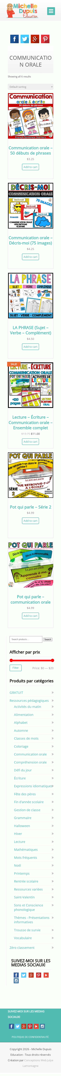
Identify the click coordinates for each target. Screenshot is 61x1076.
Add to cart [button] (30, 167)
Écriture (20, 778)
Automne (21, 730)
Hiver (18, 833)
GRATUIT (16, 692)
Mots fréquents (25, 857)
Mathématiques (26, 849)
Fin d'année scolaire (29, 802)
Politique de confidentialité (30, 1037)
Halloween (22, 826)
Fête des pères (25, 794)
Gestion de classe (27, 810)
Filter (16, 667)
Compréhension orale (30, 762)
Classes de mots (26, 738)
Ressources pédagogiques (29, 700)
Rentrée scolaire (26, 881)
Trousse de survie (27, 930)
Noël (17, 865)
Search (47, 639)
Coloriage (21, 746)
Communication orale (30, 754)
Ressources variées (28, 889)
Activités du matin (27, 706)
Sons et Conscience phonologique (28, 907)
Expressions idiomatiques (33, 786)
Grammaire (22, 818)
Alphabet (20, 722)
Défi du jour (23, 770)
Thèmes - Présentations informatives (31, 919)
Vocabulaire (23, 938)
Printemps (22, 873)
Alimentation (23, 714)
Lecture (19, 841)
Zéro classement (22, 947)
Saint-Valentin (24, 897)
